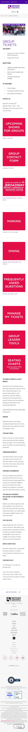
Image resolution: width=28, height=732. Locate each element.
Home (2, 15)
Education (14, 630)
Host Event (14, 632)
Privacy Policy (14, 648)
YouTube (24, 659)
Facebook (12, 659)
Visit (14, 626)
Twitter (6, 659)
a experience (14, 665)
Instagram (18, 659)
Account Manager (5, 2)
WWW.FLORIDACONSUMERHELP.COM (8, 720)
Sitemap (14, 653)
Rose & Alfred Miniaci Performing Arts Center (23, 614)
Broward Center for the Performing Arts (14, 7)
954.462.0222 (14, 606)
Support (14, 628)
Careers (14, 644)
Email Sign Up (14, 2)
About (14, 635)
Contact (14, 646)
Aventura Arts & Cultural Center (5, 614)
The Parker (14, 614)
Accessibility (14, 651)
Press (14, 642)
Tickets (6, 15)
